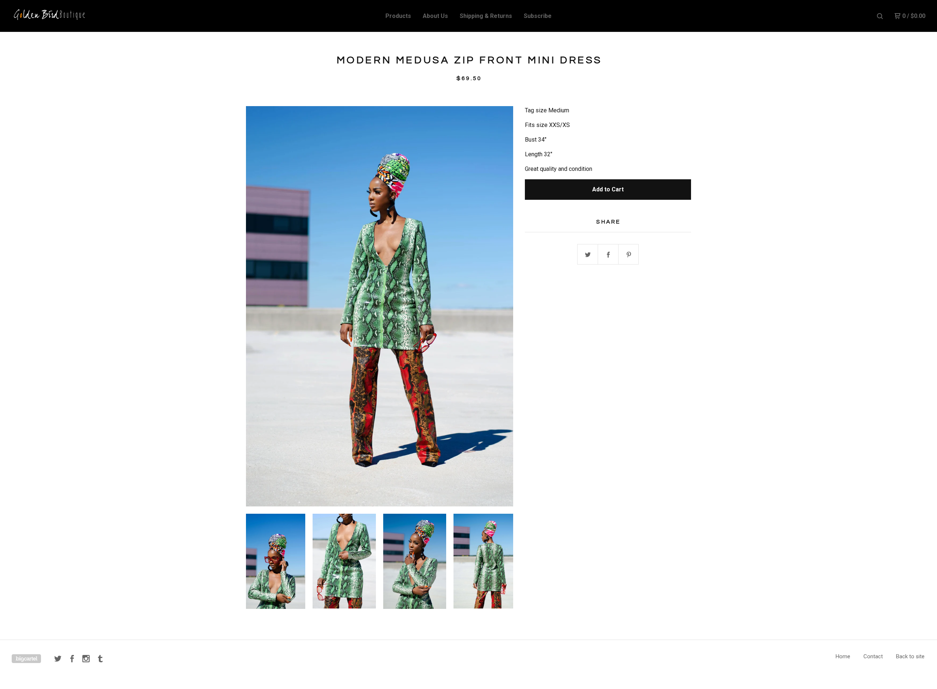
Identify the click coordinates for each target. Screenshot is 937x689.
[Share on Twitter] (588, 254)
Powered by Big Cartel (26, 658)
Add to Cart (608, 189)
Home (843, 656)
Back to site (910, 656)
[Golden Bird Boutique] (50, 16)
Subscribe (538, 15)
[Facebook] (72, 659)
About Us (435, 15)
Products (398, 15)
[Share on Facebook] (608, 254)
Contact (873, 656)
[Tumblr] (100, 659)
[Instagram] (86, 659)
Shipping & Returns (486, 15)
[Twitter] (58, 659)
